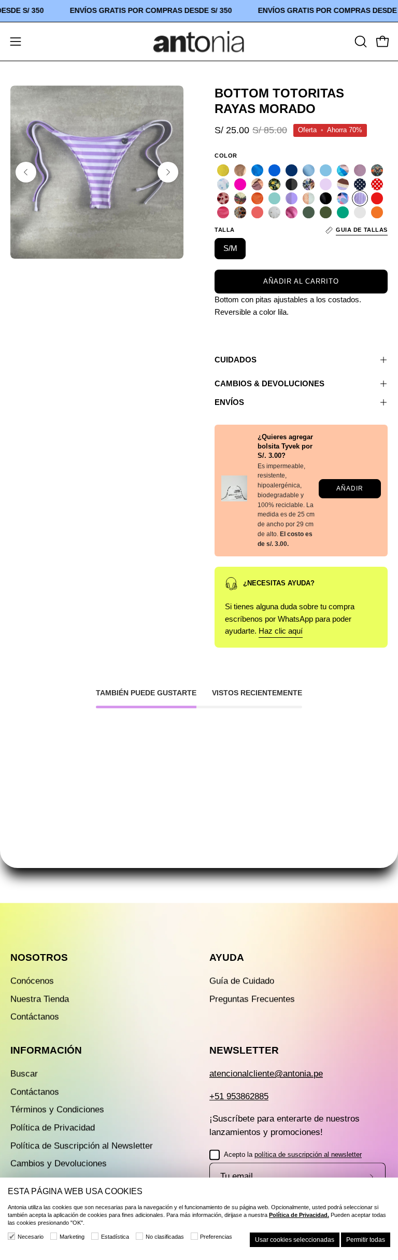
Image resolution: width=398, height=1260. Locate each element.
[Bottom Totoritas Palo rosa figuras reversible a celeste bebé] (343, 198)
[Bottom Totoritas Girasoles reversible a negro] (274, 184)
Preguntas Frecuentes (252, 999)
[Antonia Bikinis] (199, 41)
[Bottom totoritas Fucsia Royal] (240, 184)
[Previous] (26, 172)
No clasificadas (165, 1237)
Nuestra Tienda (39, 999)
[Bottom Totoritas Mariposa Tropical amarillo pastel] (240, 198)
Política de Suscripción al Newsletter (81, 1146)
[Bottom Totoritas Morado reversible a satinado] (291, 198)
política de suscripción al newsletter (308, 1154)
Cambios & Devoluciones (269, 383)
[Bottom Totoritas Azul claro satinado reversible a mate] (257, 170)
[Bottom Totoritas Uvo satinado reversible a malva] (291, 212)
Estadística (115, 1237)
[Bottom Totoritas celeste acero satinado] (309, 170)
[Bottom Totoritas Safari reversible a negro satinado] (240, 212)
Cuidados (236, 359)
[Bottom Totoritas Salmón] (257, 212)
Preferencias (216, 1237)
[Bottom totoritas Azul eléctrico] (274, 170)
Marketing (72, 1237)
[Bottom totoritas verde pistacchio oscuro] (360, 212)
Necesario (31, 1237)
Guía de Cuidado (241, 981)
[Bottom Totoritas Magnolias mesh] (223, 198)
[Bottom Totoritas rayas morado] (360, 198)
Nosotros (39, 957)
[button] (359, 41)
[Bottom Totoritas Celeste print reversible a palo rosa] (343, 170)
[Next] (168, 172)
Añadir (349, 488)
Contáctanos (34, 1017)
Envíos (229, 402)
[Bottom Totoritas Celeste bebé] (326, 170)
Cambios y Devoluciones (58, 1164)
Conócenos (32, 981)
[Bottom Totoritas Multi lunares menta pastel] (309, 198)
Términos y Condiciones (57, 1110)
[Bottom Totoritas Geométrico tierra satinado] (257, 184)
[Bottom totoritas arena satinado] (240, 170)
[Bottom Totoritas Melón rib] (257, 198)
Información (46, 1050)
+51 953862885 (238, 1096)
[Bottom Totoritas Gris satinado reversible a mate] (291, 184)
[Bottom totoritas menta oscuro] (274, 198)
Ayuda (226, 957)
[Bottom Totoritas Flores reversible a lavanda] (223, 184)
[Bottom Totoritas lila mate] (326, 184)
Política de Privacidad (52, 1128)
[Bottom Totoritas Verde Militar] (309, 212)
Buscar (24, 1074)
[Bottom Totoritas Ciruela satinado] (360, 170)
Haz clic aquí (281, 631)
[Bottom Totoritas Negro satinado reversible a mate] (326, 198)
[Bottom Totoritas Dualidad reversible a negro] (377, 170)
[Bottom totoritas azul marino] (291, 170)
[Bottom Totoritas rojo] (377, 198)
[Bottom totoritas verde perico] (343, 212)
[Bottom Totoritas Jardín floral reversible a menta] (309, 184)
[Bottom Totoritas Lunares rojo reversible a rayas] (377, 184)
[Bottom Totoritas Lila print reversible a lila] (343, 184)
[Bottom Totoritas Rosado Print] (223, 212)
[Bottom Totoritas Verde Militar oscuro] (326, 212)
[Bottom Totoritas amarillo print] (223, 170)
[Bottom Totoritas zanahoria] (377, 212)
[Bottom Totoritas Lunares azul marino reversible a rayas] (360, 184)
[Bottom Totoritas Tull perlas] (274, 212)
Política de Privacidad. (299, 1215)
